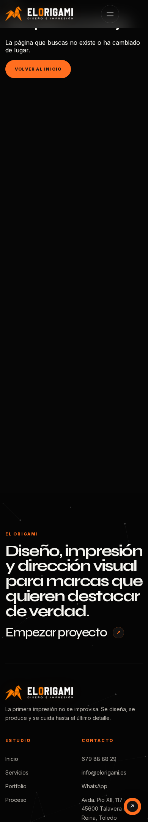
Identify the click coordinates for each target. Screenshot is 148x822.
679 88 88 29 (99, 759)
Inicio (11, 759)
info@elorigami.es (104, 772)
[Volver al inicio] (47, 13)
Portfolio (16, 786)
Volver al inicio (38, 69)
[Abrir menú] (110, 14)
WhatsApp (94, 786)
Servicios (16, 772)
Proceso (16, 800)
